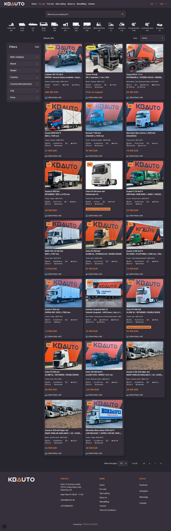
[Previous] (150, 463)
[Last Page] (161, 463)
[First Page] (144, 463)
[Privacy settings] (4, 526)
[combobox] (152, 38)
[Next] (155, 463)
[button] (24, 57)
